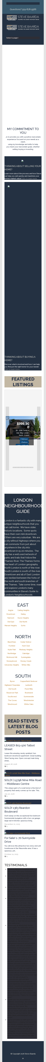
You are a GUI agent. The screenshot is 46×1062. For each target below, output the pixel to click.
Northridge (11, 653)
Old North (23, 622)
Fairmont (10, 618)
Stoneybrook (12, 661)
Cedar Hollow (25, 642)
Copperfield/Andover (28, 681)
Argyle (10, 610)
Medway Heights (25, 650)
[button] (7, 438)
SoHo (23, 626)
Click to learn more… (12, 369)
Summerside (29, 697)
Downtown (10, 614)
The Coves (12, 700)
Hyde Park (12, 650)
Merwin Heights (11, 626)
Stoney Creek (25, 661)
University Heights (12, 665)
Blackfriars (12, 642)
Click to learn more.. (30, 178)
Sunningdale (26, 657)
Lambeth (28, 685)
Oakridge (25, 653)
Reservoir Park (12, 693)
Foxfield (12, 646)
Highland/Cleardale (12, 685)
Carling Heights (23, 610)
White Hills (26, 665)
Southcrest (12, 697)
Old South (12, 689)
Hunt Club (26, 646)
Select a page (12, 3)
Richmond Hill (11, 657)
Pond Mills (29, 689)
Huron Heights (23, 618)
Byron (12, 681)
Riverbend (29, 693)
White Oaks (28, 704)
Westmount (12, 704)
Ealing (23, 614)
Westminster (29, 700)
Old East (10, 622)
